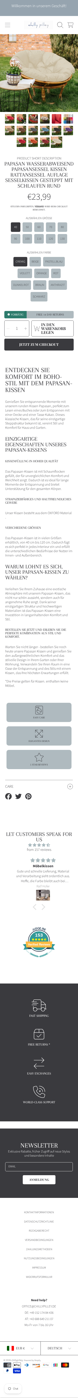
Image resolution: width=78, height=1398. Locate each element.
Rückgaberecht (39, 1231)
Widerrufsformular (39, 1277)
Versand (39, 206)
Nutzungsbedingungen (39, 1258)
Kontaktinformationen (39, 1212)
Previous (4, 73)
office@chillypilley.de (39, 1306)
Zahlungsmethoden (39, 1249)
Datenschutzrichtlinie (39, 1222)
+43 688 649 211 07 (41, 1319)
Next (73, 73)
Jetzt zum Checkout (39, 344)
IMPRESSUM (39, 1268)
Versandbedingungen (39, 1240)
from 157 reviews (39, 849)
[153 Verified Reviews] (39, 959)
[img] (39, 845)
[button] (7, 25)
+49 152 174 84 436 (42, 1312)
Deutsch (55, 1348)
